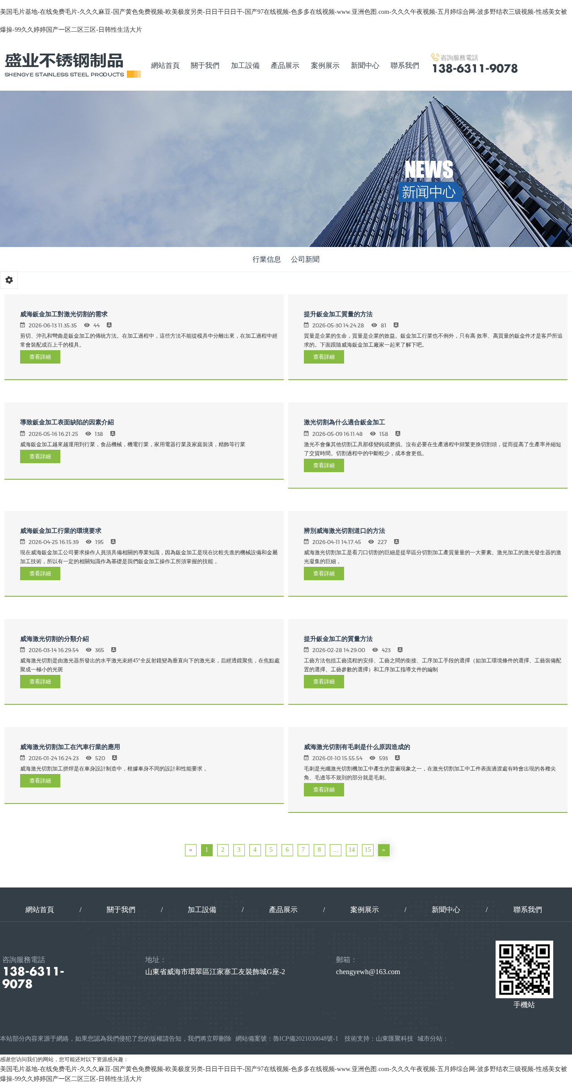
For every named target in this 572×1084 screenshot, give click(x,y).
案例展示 (325, 65)
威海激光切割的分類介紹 (54, 639)
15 (368, 849)
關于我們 (205, 65)
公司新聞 (305, 259)
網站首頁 (165, 65)
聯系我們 (405, 65)
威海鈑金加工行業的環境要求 (60, 530)
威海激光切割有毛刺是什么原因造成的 (357, 747)
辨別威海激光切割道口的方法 (344, 530)
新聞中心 (365, 65)
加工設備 (245, 65)
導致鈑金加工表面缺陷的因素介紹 (67, 422)
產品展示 (285, 65)
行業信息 (266, 259)
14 (352, 849)
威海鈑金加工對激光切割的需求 (64, 314)
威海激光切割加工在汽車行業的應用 (70, 747)
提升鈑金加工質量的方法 (338, 314)
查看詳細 (40, 356)
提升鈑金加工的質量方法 (338, 639)
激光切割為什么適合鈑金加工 (344, 422)
